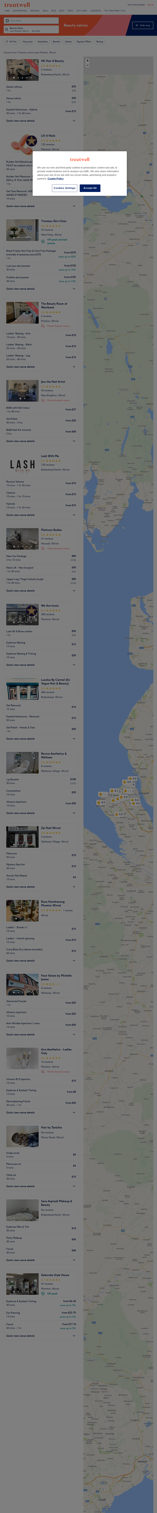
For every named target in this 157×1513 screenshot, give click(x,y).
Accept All (90, 188)
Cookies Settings (65, 188)
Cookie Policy (56, 178)
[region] (80, 173)
